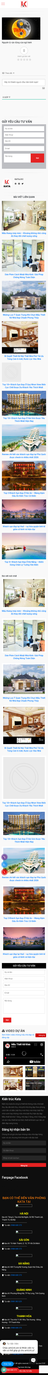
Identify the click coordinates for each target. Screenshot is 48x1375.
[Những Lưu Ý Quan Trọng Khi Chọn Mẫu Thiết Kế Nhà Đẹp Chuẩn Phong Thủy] (24, 296)
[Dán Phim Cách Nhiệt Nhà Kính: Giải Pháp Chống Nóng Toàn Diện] (23, 255)
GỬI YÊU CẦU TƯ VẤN (24, 1371)
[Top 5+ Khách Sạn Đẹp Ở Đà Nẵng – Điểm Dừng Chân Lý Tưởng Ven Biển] (24, 546)
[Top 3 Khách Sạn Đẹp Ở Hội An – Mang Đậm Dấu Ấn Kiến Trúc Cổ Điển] (24, 475)
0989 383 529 (16, 1301)
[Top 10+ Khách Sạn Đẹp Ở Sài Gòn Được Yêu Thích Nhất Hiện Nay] (24, 403)
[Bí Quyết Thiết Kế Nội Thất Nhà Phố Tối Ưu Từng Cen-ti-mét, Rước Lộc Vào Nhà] (20, 337)
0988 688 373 (16, 1225)
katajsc (19, 179)
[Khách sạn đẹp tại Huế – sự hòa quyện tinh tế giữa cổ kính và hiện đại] (24, 511)
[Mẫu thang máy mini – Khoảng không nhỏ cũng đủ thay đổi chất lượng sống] (24, 216)
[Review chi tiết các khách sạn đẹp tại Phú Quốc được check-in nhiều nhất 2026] (24, 438)
